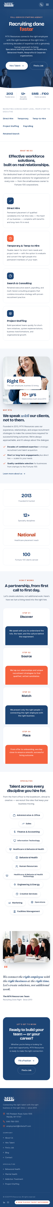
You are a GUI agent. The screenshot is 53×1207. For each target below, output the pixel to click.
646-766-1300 (12, 1121)
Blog (7, 1152)
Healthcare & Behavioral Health (28, 848)
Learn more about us (12, 473)
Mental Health (11, 1174)
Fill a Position (24, 1060)
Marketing (17, 903)
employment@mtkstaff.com (18, 1126)
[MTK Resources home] (9, 4)
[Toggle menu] (47, 4)
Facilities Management (28, 912)
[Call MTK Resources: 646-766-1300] (41, 4)
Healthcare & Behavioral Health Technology (28, 876)
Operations (40, 903)
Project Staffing (12, 1184)
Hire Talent (15, 65)
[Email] (8, 1202)
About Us (9, 1138)
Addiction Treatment (14, 1179)
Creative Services (28, 893)
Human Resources (28, 867)
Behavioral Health (28, 857)
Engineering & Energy (29, 884)
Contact (8, 1157)
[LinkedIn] (4, 1202)
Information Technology (28, 841)
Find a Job (38, 65)
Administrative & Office (28, 816)
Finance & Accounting (28, 832)
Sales (28, 824)
